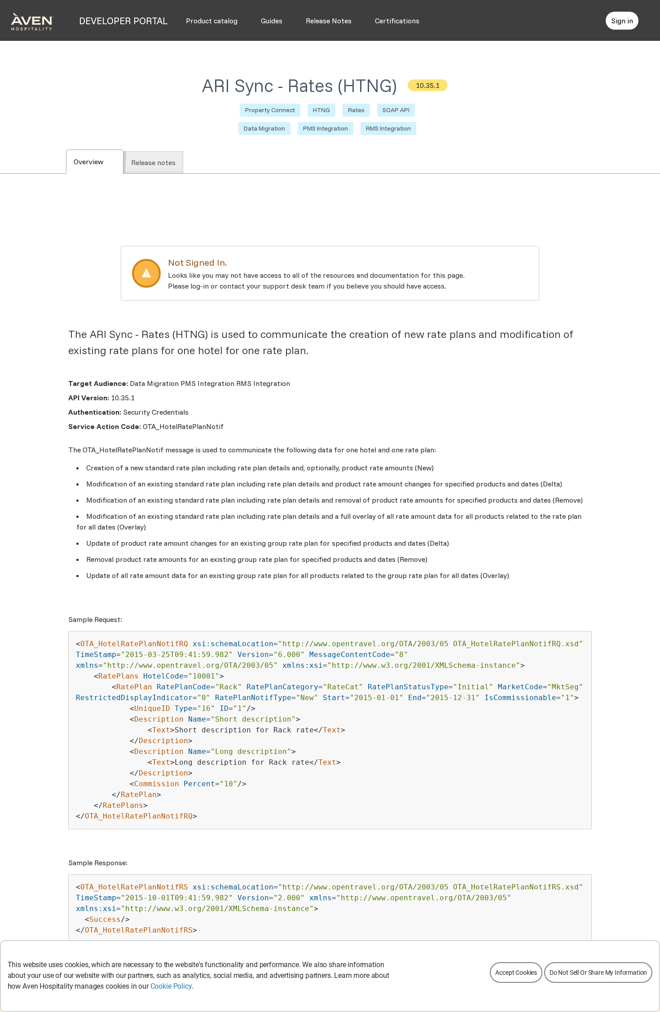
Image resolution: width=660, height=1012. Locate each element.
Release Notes (329, 20)
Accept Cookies (516, 972)
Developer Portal (123, 20)
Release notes (153, 162)
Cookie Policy (171, 986)
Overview (98, 161)
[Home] (32, 20)
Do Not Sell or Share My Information (598, 972)
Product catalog (212, 20)
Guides (271, 20)
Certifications (397, 20)
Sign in (622, 20)
